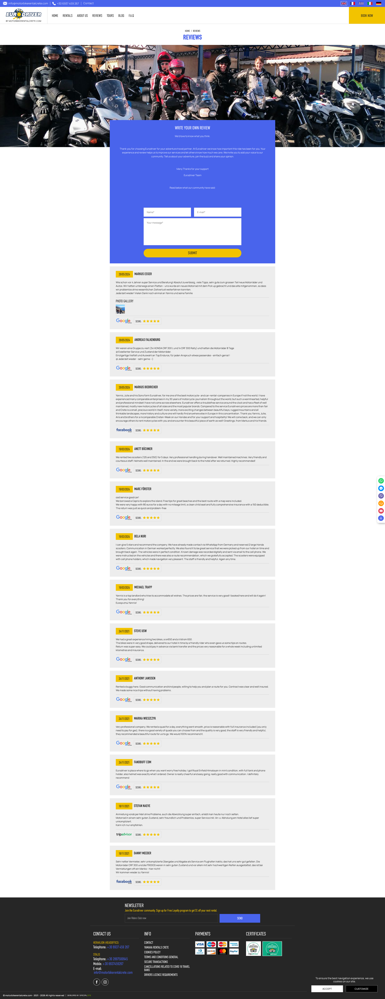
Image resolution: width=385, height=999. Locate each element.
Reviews (196, 31)
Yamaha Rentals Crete (156, 947)
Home (187, 31)
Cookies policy (152, 952)
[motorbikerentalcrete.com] (23, 15)
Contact (148, 943)
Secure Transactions (156, 962)
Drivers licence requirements (161, 975)
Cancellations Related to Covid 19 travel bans (167, 968)
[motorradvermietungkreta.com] (378, 3)
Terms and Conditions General (161, 957)
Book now (367, 16)
